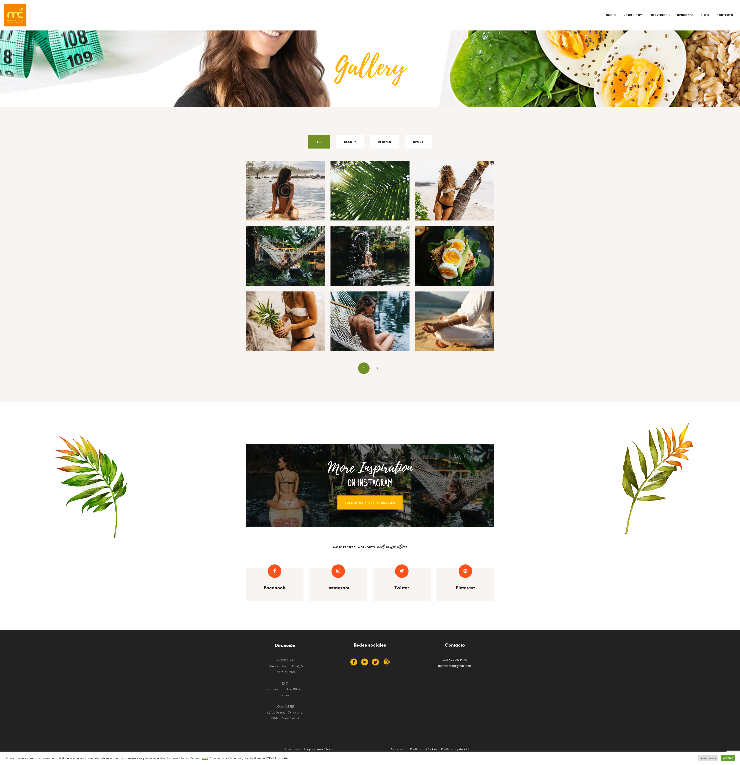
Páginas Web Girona (318, 749)
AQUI (205, 758)
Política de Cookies (423, 749)
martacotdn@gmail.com (455, 666)
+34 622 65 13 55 (455, 660)
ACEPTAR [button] (728, 758)
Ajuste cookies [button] (708, 758)
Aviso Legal (398, 749)
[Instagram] (386, 662)
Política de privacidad (457, 749)
